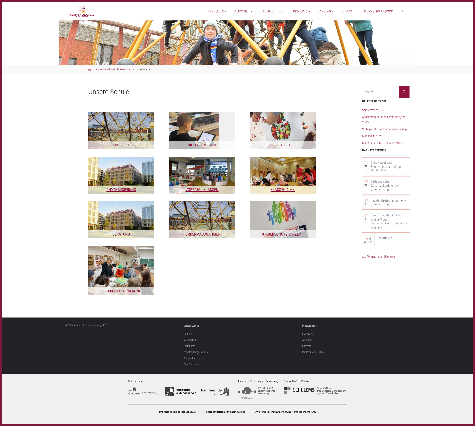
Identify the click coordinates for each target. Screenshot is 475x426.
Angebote (307, 339)
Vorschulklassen (202, 189)
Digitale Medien (202, 145)
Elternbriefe (189, 346)
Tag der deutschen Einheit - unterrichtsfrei (388, 202)
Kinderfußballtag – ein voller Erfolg (382, 143)
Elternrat (306, 346)
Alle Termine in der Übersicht (378, 256)
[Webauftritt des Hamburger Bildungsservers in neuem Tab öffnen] (180, 391)
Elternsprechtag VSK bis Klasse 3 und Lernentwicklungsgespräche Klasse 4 (389, 221)
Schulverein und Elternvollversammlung (386, 165)
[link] (402, 11)
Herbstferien (384, 238)
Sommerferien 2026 (373, 110)
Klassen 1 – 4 (283, 189)
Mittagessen (190, 339)
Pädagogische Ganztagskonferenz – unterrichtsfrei (385, 185)
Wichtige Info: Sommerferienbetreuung (384, 129)
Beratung (121, 234)
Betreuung (307, 333)
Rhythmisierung (121, 189)
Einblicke (121, 145)
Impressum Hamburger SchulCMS (178, 411)
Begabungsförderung (121, 291)
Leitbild (283, 145)
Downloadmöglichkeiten (196, 352)
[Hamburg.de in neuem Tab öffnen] (216, 391)
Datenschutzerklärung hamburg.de (225, 411)
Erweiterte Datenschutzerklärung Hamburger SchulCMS (285, 411)
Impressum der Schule (313, 352)
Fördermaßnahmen (202, 234)
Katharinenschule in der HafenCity (113, 69)
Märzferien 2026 (371, 136)
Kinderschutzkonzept (282, 234)
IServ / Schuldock (192, 364)
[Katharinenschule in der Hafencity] (82, 11)
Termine (187, 333)
